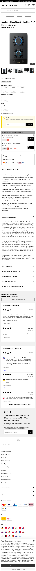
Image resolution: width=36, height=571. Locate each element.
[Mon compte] (25, 5)
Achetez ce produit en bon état (11, 135)
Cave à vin (3, 448)
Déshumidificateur (6, 454)
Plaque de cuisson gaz (6, 482)
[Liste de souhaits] (29, 5)
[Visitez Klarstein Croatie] (16, 532)
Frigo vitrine (4, 470)
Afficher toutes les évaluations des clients (20, 404)
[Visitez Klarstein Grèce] (20, 536)
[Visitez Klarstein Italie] (16, 528)
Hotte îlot (3, 457)
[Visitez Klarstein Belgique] (6, 536)
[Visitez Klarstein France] (13, 528)
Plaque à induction (6, 479)
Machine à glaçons (6, 467)
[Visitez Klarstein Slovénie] (16, 536)
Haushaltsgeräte (10, 15)
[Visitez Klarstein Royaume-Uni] (23, 528)
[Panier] (33, 5)
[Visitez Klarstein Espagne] (20, 528)
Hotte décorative (5, 460)
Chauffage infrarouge (6, 463)
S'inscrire (30, 124)
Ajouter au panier (31, 139)
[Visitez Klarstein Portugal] (13, 536)
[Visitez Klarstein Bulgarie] (23, 532)
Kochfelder (19, 15)
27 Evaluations (14, 27)
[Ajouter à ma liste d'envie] (34, 22)
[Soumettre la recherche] (3, 10)
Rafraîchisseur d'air (6, 473)
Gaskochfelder (28, 15)
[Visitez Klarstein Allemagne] (2, 528)
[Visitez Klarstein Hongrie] (9, 532)
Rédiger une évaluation (18, 299)
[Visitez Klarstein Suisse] (9, 528)
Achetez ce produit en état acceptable (12, 143)
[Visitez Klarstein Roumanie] (20, 532)
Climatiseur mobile (6, 451)
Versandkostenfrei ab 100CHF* (27, 1)
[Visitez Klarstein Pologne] (13, 532)
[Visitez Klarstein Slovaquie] (2, 532)
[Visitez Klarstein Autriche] (6, 528)
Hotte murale (4, 476)
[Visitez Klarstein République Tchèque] (6, 532)
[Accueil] (4, 15)
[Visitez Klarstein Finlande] (2, 536)
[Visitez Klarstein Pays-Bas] (9, 536)
